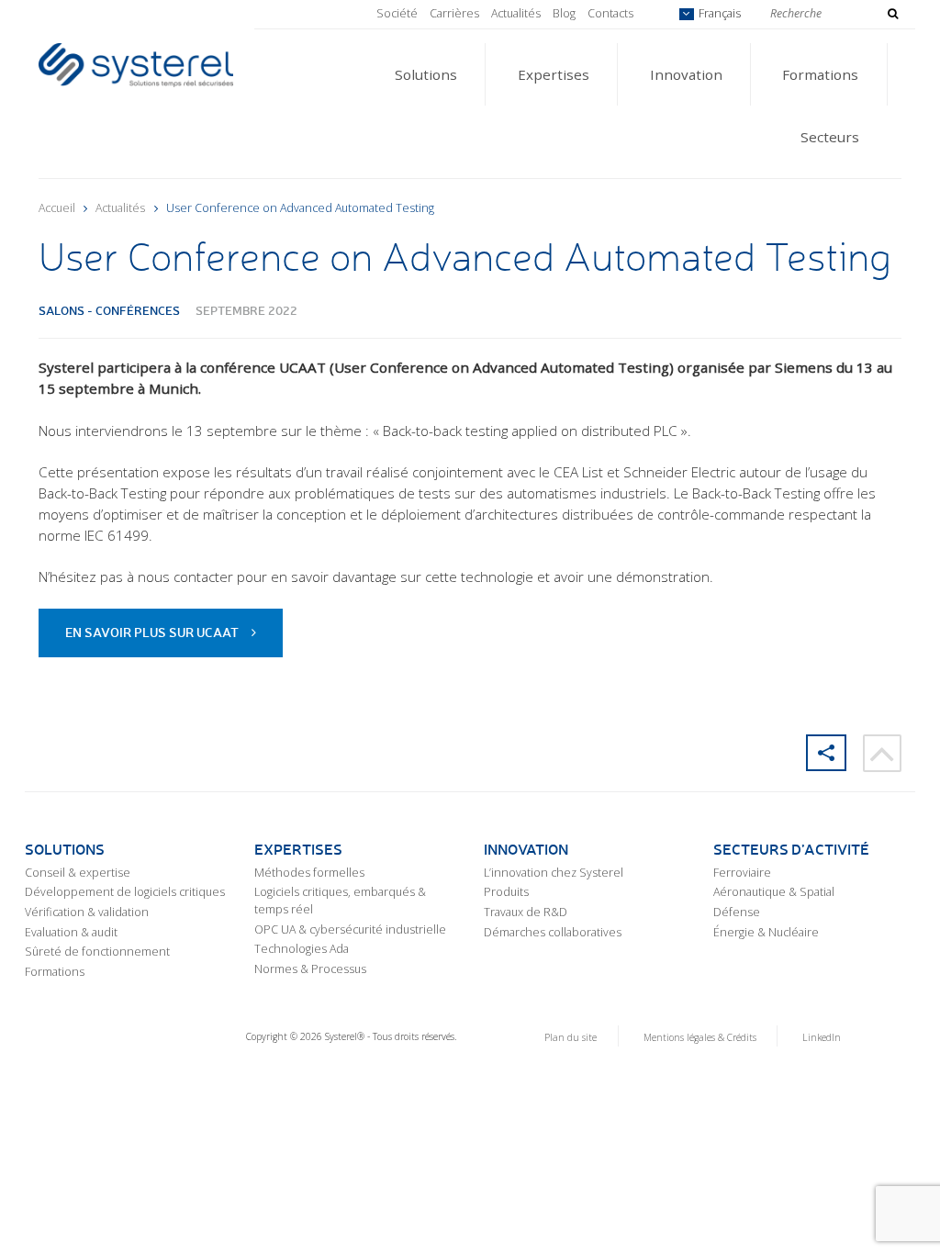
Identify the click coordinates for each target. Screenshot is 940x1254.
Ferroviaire (742, 872)
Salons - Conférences (109, 310)
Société (397, 13)
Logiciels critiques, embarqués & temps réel (340, 900)
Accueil (57, 208)
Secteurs (829, 137)
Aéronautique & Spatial (773, 892)
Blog (564, 13)
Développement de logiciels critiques (125, 892)
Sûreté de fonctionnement (97, 951)
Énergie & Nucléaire (766, 932)
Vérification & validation (87, 912)
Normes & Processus (310, 969)
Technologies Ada (301, 949)
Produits (506, 892)
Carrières (454, 13)
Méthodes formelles (309, 872)
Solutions (426, 74)
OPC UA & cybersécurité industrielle (350, 929)
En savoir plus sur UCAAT (152, 632)
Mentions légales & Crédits (699, 1037)
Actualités (516, 13)
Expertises (553, 74)
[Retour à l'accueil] (136, 63)
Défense (736, 912)
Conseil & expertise (77, 872)
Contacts (610, 13)
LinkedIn (821, 1037)
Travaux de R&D (525, 912)
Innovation (686, 74)
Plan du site (570, 1037)
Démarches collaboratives (552, 932)
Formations (820, 74)
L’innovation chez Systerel (553, 872)
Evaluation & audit (71, 932)
